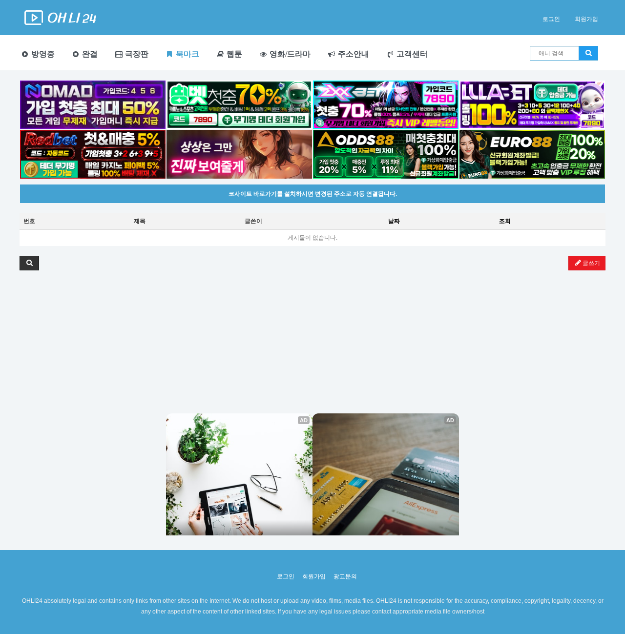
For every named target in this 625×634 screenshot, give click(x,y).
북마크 (186, 54)
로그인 (551, 19)
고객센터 (411, 54)
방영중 (42, 54)
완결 (89, 54)
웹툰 (233, 54)
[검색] (588, 53)
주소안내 (352, 54)
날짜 (394, 221)
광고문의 (345, 576)
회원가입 (586, 19)
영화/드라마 (289, 54)
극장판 (135, 54)
